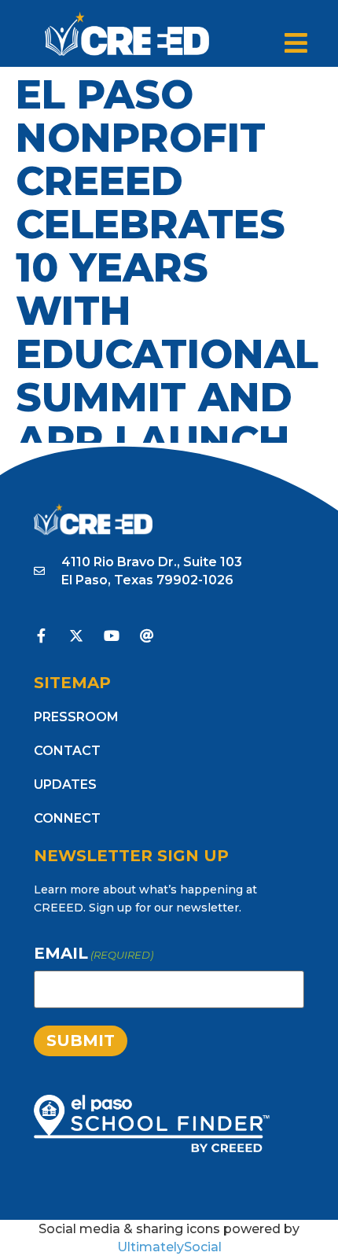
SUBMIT (80, 1040)
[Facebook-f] (41, 635)
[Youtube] (112, 635)
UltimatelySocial (169, 1246)
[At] (147, 635)
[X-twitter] (76, 635)
